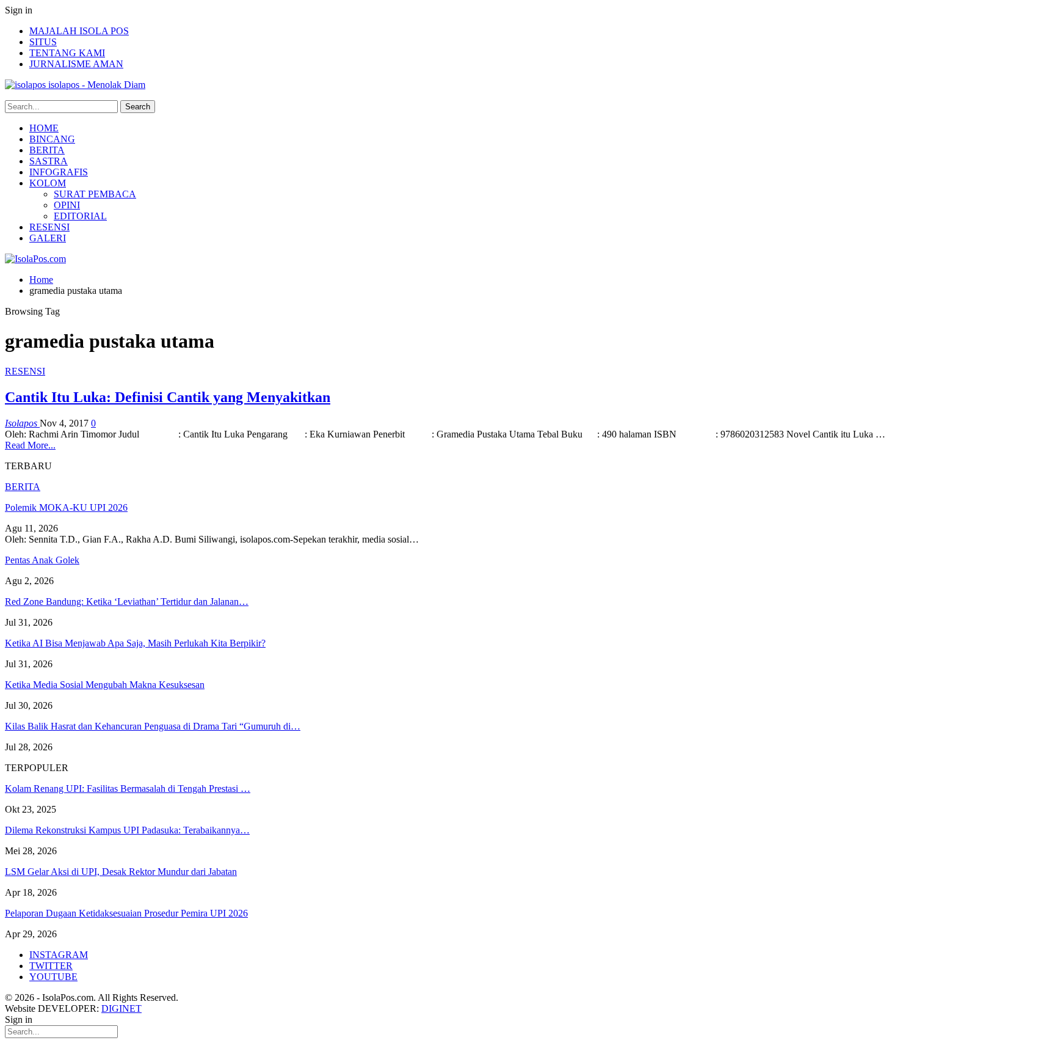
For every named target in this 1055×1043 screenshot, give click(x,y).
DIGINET (121, 1008)
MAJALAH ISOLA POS (79, 31)
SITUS (43, 42)
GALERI (47, 238)
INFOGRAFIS (58, 172)
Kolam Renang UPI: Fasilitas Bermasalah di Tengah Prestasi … (127, 788)
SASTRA (48, 161)
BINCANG (52, 139)
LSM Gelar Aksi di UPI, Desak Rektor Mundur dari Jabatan (121, 871)
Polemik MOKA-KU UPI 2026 (66, 507)
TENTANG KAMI (67, 53)
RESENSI (49, 227)
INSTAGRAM (58, 955)
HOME (44, 128)
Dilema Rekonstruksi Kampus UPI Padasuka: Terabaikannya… (127, 830)
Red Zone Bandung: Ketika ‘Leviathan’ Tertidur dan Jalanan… (126, 601)
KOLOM (47, 183)
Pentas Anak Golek (42, 560)
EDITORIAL (80, 216)
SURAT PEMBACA (95, 194)
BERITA (47, 150)
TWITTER (51, 966)
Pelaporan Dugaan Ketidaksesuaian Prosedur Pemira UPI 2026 (126, 913)
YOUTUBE (53, 977)
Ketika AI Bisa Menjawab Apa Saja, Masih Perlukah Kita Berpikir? (135, 643)
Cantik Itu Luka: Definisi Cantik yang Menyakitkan (167, 397)
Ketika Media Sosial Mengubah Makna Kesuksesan (105, 684)
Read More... (30, 445)
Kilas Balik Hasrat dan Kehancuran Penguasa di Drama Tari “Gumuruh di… (152, 726)
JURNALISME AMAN (76, 64)
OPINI (67, 205)
